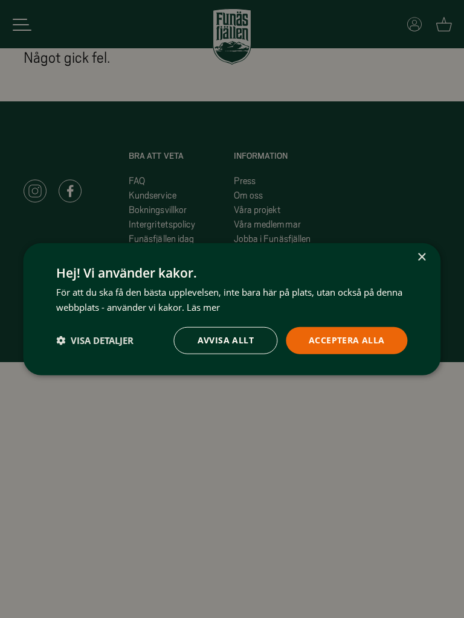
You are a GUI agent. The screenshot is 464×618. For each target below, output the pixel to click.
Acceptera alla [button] (347, 340)
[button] (95, 340)
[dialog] (231, 309)
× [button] (421, 257)
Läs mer (203, 307)
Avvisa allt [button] (226, 340)
